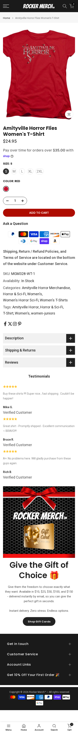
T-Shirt (8, 313)
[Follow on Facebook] (5, 323)
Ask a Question (15, 223)
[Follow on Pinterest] (19, 323)
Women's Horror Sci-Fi (20, 300)
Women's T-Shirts (54, 300)
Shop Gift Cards (39, 621)
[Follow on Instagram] (15, 323)
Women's (34, 294)
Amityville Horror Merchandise (46, 288)
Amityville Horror (25, 307)
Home (6, 18)
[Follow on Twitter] (10, 323)
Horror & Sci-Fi (14, 294)
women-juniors (43, 313)
